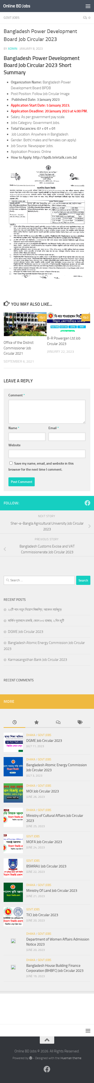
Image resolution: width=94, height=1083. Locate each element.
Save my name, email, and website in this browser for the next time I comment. (41, 466)
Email (53, 428)
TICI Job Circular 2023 (42, 915)
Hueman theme (70, 1058)
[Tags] (79, 722)
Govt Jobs (12, 18)
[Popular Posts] (36, 722)
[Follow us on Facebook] (87, 503)
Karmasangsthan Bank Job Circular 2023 (37, 659)
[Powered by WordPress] (30, 1058)
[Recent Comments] (58, 722)
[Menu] (88, 6)
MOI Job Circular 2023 (42, 791)
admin (12, 48)
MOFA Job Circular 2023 (44, 842)
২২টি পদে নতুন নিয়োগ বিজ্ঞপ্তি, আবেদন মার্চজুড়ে (35, 609)
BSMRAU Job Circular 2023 (46, 866)
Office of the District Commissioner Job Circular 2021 (19, 348)
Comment (16, 395)
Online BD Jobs (16, 6)
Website (14, 445)
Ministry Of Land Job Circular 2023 (51, 890)
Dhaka (30, 735)
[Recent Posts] (14, 722)
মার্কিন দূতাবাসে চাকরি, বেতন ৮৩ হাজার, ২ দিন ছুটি (36, 620)
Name (13, 428)
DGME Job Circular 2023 (25, 631)
